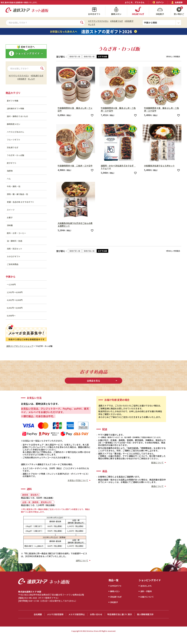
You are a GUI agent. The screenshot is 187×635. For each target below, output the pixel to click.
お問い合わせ (96, 614)
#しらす (91, 24)
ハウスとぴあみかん (15, 131)
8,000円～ (11, 315)
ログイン (160, 2)
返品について (157, 486)
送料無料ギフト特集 (15, 108)
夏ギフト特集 (12, 100)
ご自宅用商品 (12, 264)
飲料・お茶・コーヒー (16, 233)
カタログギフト (13, 256)
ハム (9, 178)
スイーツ (11, 209)
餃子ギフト (11, 163)
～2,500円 (11, 284)
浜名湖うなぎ (12, 147)
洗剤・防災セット (14, 248)
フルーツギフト (13, 139)
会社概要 (38, 614)
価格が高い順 (89, 56)
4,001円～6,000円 (14, 300)
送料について (82, 560)
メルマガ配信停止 (76, 614)
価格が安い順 (74, 56)
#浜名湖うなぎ (116, 21)
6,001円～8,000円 (14, 307)
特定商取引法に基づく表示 (119, 614)
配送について (157, 462)
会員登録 (178, 2)
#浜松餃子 (129, 21)
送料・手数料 (146, 591)
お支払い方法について (78, 480)
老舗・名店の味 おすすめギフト (20, 202)
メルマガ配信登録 (55, 614)
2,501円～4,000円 (14, 292)
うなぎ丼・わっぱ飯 (15, 155)
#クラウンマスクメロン (98, 21)
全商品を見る (93, 380)
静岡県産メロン (13, 124)
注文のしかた (146, 585)
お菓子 (10, 217)
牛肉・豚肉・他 (13, 186)
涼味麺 (10, 225)
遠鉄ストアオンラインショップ (19, 346)
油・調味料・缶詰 (14, 240)
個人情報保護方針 (145, 614)
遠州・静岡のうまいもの (17, 116)
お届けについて (147, 596)
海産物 (10, 170)
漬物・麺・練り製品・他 (17, 194)
